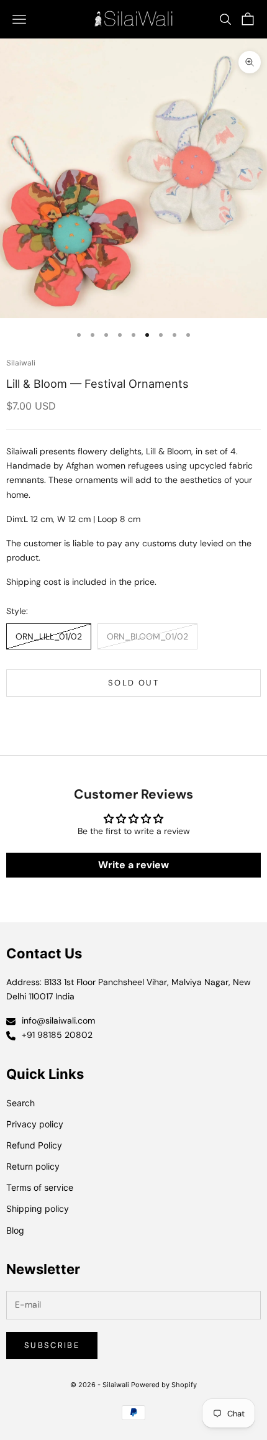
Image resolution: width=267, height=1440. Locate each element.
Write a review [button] (133, 864)
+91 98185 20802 (57, 1034)
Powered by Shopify (164, 1384)
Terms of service (39, 1187)
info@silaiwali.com (58, 1020)
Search (20, 1103)
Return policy (33, 1166)
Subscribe (51, 1345)
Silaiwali (20, 362)
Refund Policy (34, 1145)
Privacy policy (34, 1124)
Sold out (133, 682)
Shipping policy (37, 1208)
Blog (15, 1230)
